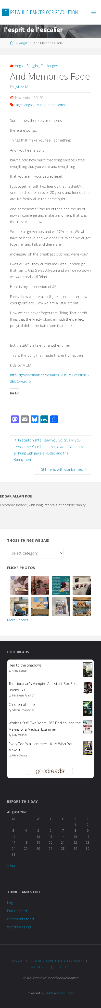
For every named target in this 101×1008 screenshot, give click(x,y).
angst (28, 104)
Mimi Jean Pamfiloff (23, 695)
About (17, 960)
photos (63, 967)
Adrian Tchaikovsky (23, 710)
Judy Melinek (19, 735)
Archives (39, 967)
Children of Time (22, 704)
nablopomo (57, 104)
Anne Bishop (19, 670)
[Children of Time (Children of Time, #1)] (87, 708)
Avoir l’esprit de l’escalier (57, 960)
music (40, 104)
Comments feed (20, 919)
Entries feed (17, 911)
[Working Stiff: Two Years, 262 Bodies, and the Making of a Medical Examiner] (87, 726)
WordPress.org (19, 927)
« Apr (11, 865)
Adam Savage (19, 755)
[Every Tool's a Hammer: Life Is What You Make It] (87, 747)
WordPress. (65, 993)
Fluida (48, 993)
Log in (11, 902)
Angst (23, 43)
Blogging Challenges (42, 65)
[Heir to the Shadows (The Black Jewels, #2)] (87, 669)
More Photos (17, 620)
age (19, 104)
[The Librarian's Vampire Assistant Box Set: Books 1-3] (87, 687)
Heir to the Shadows (25, 665)
